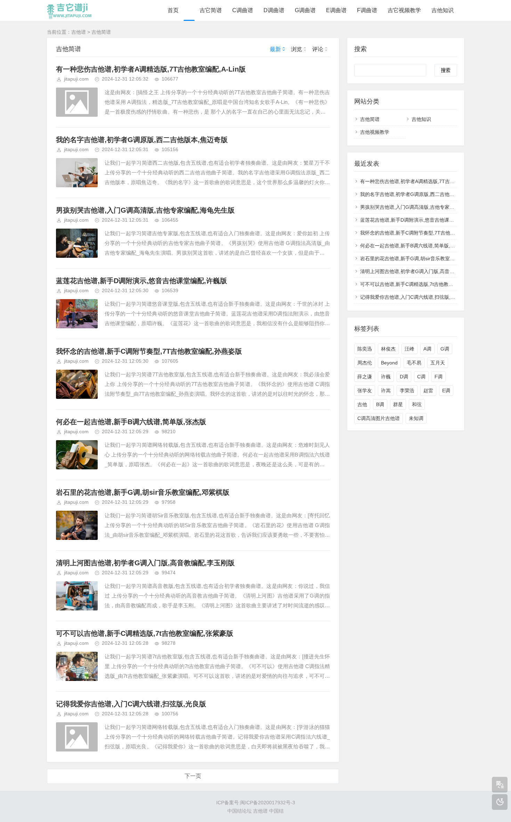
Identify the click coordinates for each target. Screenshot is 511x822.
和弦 (417, 404)
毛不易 (414, 362)
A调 (427, 349)
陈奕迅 (364, 349)
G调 (444, 349)
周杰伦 (364, 362)
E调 (446, 390)
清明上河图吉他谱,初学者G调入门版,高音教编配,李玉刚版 (145, 563)
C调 (421, 376)
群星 (398, 404)
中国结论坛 (239, 811)
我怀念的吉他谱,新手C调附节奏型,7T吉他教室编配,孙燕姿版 (149, 351)
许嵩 (386, 390)
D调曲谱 (273, 10)
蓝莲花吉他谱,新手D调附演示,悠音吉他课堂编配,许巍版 (141, 281)
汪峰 (409, 349)
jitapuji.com (76, 79)
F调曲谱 (367, 10)
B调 (380, 404)
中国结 (276, 811)
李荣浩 (407, 390)
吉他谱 (78, 32)
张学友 (364, 390)
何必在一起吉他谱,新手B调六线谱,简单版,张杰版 (131, 422)
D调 (404, 376)
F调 (439, 376)
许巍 (386, 376)
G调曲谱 (305, 10)
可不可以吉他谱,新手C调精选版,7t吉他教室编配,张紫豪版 (144, 633)
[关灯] (500, 802)
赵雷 (428, 390)
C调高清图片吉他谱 (378, 418)
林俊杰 (388, 349)
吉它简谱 (211, 10)
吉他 (362, 404)
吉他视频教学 (374, 132)
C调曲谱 (242, 10)
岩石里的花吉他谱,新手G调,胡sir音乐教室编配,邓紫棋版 (142, 492)
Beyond (389, 362)
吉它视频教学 (404, 10)
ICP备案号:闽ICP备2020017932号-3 (255, 802)
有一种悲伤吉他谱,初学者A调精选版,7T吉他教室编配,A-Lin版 (151, 69)
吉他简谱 (101, 32)
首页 (173, 10)
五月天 (437, 362)
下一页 (193, 776)
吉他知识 (442, 10)
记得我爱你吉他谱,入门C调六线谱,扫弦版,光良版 (131, 704)
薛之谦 (364, 376)
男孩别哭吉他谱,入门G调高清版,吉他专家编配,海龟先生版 (145, 210)
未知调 (416, 418)
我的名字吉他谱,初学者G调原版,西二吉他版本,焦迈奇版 (142, 139)
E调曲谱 (336, 10)
